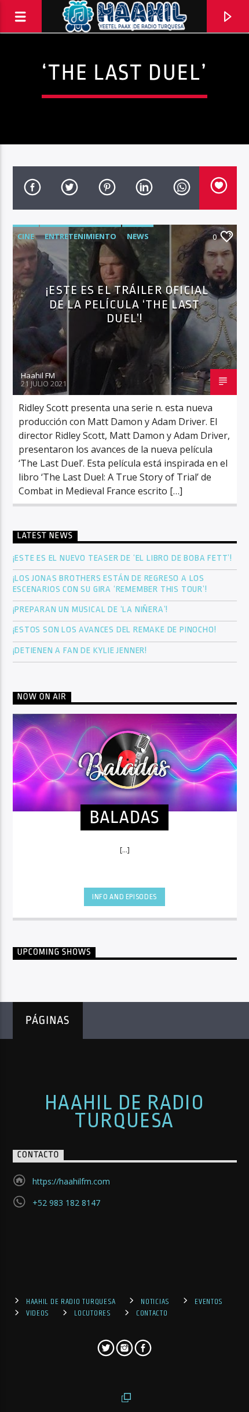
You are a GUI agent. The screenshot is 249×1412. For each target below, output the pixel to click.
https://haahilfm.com (71, 1181)
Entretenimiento (80, 236)
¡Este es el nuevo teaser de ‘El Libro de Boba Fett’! (124, 558)
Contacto (152, 1313)
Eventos (209, 1301)
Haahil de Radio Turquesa (125, 1111)
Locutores (92, 1313)
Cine (25, 236)
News (138, 236)
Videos (37, 1313)
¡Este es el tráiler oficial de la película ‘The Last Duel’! (127, 304)
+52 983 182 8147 (66, 1202)
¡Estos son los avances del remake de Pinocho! (115, 630)
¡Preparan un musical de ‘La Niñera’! (92, 609)
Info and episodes (124, 897)
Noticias (155, 1301)
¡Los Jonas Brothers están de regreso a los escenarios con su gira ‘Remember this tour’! (111, 583)
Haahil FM (38, 375)
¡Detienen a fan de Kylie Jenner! (80, 650)
